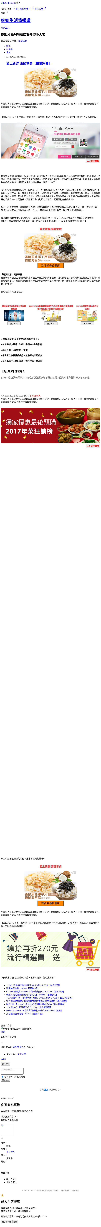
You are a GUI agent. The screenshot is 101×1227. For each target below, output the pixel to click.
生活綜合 (22, 41)
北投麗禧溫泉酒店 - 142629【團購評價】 (25, 1014)
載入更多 (5, 1064)
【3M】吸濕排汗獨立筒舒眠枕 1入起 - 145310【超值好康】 (33, 985)
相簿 (8, 46)
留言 (21, 1047)
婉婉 (3, 1032)
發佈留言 (5, 1080)
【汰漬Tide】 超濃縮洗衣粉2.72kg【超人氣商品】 (29, 1007)
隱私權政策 (65, 1190)
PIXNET (31, 1190)
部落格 (9, 49)
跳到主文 (5, 28)
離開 (15, 1222)
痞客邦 (16, 1047)
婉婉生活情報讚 (16, 20)
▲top (3, 1059)
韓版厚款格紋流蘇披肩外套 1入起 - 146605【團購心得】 (32, 995)
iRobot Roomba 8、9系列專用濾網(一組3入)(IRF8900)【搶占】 (34, 1010)
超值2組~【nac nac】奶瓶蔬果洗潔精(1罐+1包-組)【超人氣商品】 (36, 1004)
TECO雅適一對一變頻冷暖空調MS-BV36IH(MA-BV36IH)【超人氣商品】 (40, 998)
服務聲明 (75, 1190)
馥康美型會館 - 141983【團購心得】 (23, 988)
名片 (8, 52)
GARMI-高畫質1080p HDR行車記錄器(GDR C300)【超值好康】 (35, 991)
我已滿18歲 (6, 1222)
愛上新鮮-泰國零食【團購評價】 (29, 63)
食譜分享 (21, 1054)
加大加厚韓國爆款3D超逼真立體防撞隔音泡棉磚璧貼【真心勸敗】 (37, 1001)
